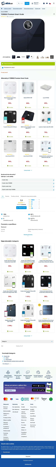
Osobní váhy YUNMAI (7, 183)
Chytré (43, 8)
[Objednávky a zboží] (44, 3)
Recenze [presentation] (7, 196)
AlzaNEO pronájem (32, 410)
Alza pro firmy (33, 407)
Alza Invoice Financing (33, 426)
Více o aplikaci (9, 390)
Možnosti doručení (5, 407)
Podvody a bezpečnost (6, 438)
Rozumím (28, 456)
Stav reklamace (15, 409)
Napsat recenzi (22, 207)
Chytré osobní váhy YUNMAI (8, 189)
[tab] (2, 196)
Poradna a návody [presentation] (15, 196)
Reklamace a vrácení (6, 414)
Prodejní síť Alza (7, 417)
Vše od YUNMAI (4, 11)
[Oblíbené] (47, 3)
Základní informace (23, 412)
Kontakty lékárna (25, 409)
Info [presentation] (3, 196)
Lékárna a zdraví (7, 8)
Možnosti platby (6, 411)
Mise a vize (23, 420)
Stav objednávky (16, 407)
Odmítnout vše (28, 464)
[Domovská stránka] (1, 8)
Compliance (24, 436)
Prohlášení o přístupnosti (6, 427)
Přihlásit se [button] (36, 4)
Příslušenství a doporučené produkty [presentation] (28, 196)
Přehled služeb (6, 430)
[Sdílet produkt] (54, 14)
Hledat (27, 3)
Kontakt (23, 407)
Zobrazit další (27, 170)
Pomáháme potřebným (23, 433)
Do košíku (11, 107)
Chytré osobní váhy (6, 186)
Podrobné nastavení (28, 460)
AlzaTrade (32, 422)
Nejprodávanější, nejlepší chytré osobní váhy (14, 361)
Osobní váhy (37, 8)
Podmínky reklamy (5, 434)
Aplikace (23, 427)
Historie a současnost (24, 416)
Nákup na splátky (7, 420)
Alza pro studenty (32, 419)
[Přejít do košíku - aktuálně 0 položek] (54, 3)
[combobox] (21, 3)
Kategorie (4, 341)
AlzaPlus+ (32, 413)
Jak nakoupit (15, 411)
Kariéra (23, 422)
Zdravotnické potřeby (17, 8)
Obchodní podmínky (5, 423)
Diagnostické (8, 359)
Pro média (23, 425)
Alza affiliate (33, 416)
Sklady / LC (23, 430)
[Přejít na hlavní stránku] (7, 3)
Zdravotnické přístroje (28, 8)
